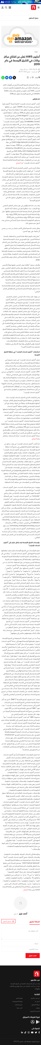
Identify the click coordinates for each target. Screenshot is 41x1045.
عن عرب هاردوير (35, 998)
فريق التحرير (19, 998)
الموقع (18, 163)
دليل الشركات (18, 1005)
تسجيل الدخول (7, 921)
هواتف (38, 1008)
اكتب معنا (19, 1008)
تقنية (36, 52)
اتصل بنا (37, 1001)
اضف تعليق (32, 955)
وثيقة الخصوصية (17, 1001)
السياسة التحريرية (35, 1011)
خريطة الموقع (36, 1005)
